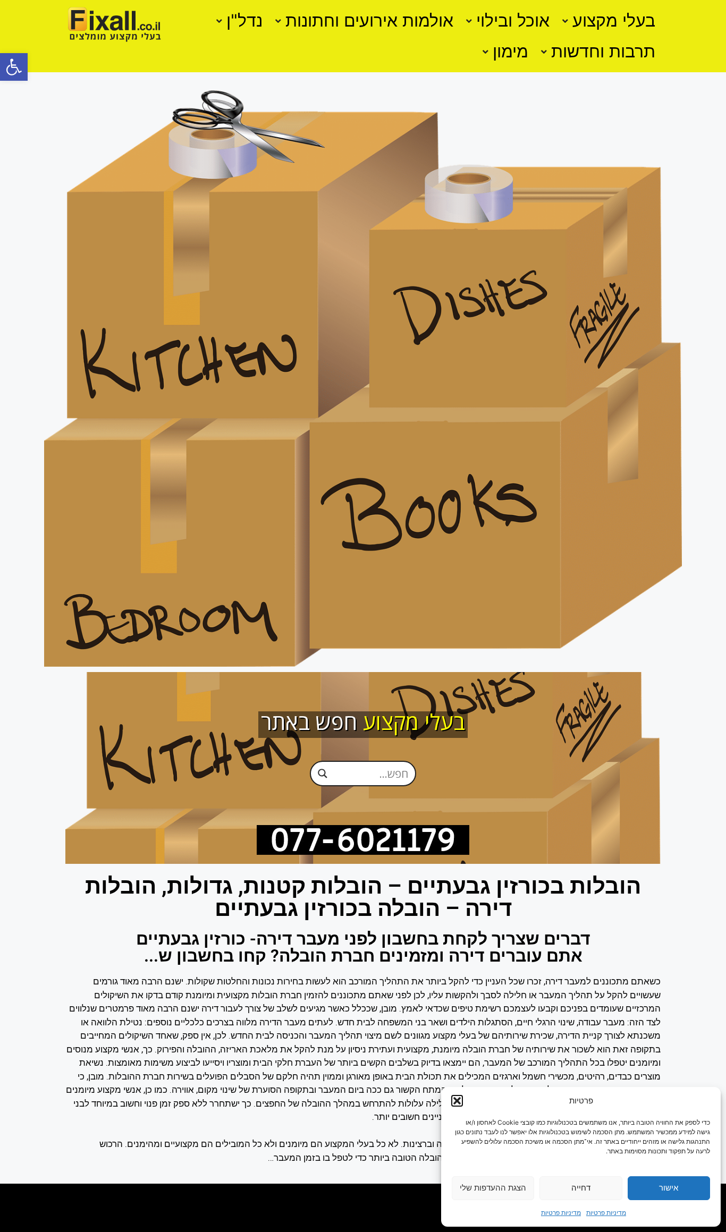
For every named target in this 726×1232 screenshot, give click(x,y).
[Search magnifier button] (322, 773)
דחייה (580, 1188)
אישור (668, 1188)
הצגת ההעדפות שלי (493, 1188)
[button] (14, 67)
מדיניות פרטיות (606, 1213)
